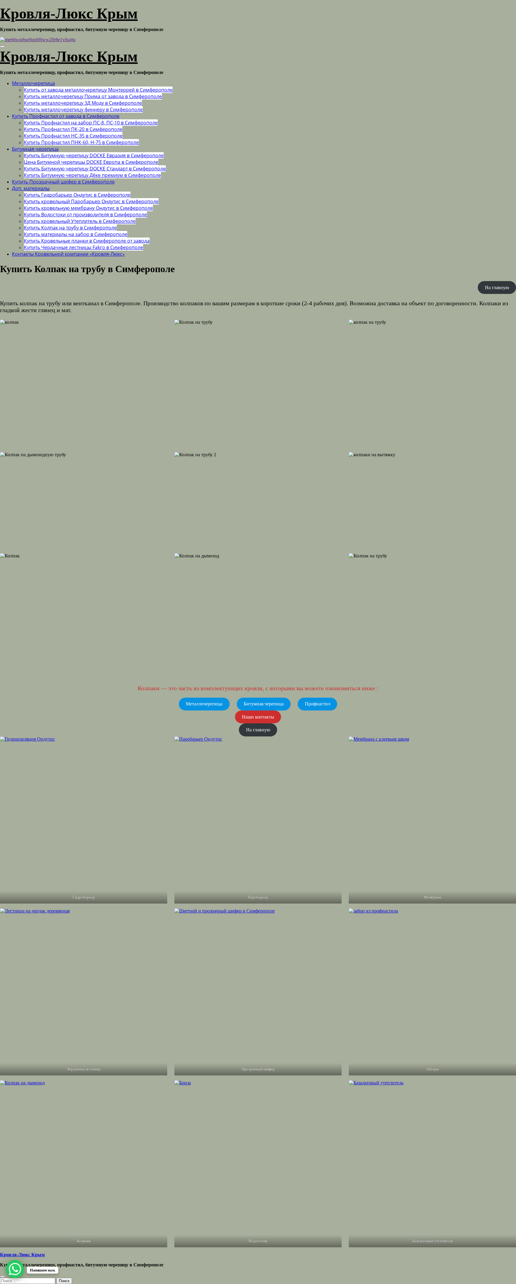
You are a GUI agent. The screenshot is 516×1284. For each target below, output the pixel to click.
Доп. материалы (31, 188)
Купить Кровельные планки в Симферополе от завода (87, 241)
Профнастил (317, 703)
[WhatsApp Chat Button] (15, 1269)
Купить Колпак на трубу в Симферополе (70, 227)
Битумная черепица (35, 149)
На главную (497, 287)
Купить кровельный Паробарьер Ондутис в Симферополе (91, 201)
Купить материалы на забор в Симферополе (75, 234)
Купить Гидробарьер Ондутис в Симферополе (77, 195)
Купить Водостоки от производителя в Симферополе (85, 214)
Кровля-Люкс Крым (69, 13)
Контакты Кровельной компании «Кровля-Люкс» (68, 254)
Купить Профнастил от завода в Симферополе (65, 116)
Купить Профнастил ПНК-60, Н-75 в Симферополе (81, 142)
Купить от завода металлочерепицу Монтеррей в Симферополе (98, 90)
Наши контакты (258, 716)
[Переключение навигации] (2, 46)
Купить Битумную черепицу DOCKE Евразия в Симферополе (94, 155)
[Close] (2, 1276)
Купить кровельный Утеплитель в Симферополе (80, 221)
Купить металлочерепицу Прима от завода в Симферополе (93, 96)
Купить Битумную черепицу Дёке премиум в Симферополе (92, 175)
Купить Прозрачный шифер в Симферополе (63, 181)
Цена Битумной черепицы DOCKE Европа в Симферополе (91, 162)
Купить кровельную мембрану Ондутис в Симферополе (88, 208)
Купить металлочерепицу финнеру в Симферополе (83, 109)
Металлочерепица (33, 83)
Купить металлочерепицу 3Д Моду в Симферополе (83, 103)
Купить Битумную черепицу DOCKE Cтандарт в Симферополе (95, 168)
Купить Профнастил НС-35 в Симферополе (73, 135)
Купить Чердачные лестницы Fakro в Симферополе (83, 247)
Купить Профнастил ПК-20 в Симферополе (73, 129)
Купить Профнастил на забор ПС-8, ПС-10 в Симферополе (91, 122)
